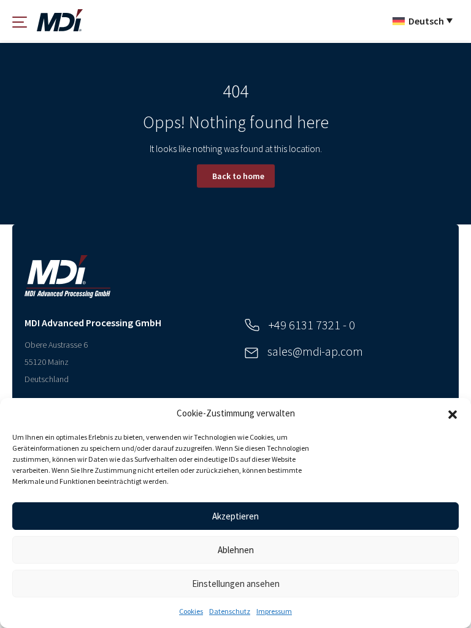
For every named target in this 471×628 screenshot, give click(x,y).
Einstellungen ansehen (236, 583)
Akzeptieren (235, 516)
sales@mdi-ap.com (315, 351)
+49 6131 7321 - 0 (312, 324)
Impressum (274, 611)
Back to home (238, 176)
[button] (452, 413)
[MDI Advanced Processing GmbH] (60, 20)
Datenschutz (229, 611)
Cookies (191, 611)
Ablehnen (236, 550)
